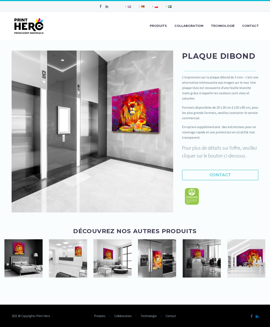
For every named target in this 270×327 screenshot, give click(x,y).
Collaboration (188, 26)
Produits (158, 26)
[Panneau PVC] (68, 258)
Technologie (223, 26)
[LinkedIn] (107, 6)
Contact (250, 26)
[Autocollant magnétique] (157, 258)
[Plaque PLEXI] (202, 258)
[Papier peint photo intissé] (246, 258)
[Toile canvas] (112, 258)
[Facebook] (100, 6)
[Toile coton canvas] (23, 258)
